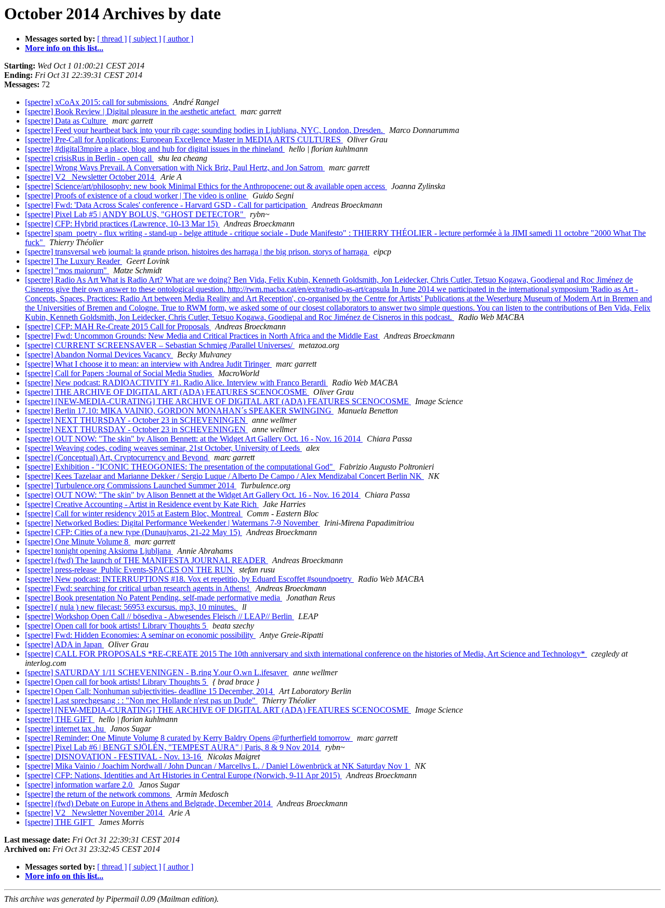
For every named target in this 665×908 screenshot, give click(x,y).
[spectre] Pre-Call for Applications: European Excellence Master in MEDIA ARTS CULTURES (184, 139)
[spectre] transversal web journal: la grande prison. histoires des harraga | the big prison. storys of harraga (197, 251)
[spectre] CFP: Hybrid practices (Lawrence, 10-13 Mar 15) (122, 223)
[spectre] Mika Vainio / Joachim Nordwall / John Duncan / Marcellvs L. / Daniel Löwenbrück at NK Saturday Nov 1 (217, 766)
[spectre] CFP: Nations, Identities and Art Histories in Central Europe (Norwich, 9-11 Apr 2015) (183, 775)
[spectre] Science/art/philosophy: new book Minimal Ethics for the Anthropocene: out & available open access (206, 186)
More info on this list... (64, 48)
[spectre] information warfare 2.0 (80, 784)
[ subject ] (145, 38)
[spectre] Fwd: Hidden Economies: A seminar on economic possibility (140, 635)
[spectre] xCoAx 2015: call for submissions (97, 102)
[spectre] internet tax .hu (65, 728)
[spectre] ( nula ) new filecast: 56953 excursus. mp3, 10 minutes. (131, 607)
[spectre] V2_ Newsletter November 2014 (95, 812)
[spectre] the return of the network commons (98, 794)
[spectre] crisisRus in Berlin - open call (89, 158)
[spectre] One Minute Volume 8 (77, 541)
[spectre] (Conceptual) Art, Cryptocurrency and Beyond (117, 457)
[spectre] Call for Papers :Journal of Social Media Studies (119, 373)
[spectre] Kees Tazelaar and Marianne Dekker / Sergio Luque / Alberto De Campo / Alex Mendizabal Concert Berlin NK (224, 476)
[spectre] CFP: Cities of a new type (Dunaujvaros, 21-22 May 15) (133, 532)
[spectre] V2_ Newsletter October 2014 (90, 176)
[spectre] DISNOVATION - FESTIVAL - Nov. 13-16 (114, 756)
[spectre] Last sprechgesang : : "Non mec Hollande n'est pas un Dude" (141, 700)
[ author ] (178, 38)
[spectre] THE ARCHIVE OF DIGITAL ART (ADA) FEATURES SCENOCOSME (167, 392)
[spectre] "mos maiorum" (67, 270)
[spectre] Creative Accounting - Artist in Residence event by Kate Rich (142, 504)
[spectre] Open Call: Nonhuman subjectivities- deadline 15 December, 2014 (150, 691)
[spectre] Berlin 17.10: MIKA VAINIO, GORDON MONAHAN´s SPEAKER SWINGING (179, 410)
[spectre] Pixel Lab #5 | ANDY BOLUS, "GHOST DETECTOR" (135, 214)
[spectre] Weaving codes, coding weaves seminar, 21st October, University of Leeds (163, 448)
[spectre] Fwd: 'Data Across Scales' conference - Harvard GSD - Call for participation (166, 205)
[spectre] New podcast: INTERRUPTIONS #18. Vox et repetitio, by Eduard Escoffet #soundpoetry (189, 579)
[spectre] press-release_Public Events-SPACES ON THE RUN (130, 569)
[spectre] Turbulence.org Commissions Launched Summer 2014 (130, 485)
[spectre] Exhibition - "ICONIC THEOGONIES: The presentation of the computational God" (180, 466)
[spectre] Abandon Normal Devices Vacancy (99, 354)
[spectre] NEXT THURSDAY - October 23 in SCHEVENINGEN (136, 420)
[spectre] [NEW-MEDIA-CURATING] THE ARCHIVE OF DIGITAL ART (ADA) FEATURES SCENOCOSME (218, 401)
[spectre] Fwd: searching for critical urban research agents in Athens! (138, 588)
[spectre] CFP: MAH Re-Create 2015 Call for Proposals (118, 326)
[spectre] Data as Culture (66, 120)
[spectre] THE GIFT (60, 719)
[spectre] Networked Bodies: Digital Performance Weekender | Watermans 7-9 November (172, 522)
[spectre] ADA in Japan (64, 644)
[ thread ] (112, 38)
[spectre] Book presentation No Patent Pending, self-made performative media (153, 597)
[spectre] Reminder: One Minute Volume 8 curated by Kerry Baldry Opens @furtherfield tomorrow (189, 737)
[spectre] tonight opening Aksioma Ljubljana (99, 550)
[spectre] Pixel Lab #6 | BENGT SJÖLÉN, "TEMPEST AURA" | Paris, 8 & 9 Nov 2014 (173, 747)
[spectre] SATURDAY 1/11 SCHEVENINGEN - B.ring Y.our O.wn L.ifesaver (157, 672)
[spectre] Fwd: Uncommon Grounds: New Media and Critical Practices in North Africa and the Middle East (202, 335)
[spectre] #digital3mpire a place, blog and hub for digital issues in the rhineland (155, 148)
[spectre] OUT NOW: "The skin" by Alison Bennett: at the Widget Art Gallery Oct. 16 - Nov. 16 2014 (194, 438)
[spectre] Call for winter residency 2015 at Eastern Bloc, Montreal (134, 513)
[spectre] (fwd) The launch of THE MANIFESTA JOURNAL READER (146, 560)
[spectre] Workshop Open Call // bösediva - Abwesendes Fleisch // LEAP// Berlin (159, 616)
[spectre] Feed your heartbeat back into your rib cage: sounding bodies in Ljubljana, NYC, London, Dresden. (205, 130)
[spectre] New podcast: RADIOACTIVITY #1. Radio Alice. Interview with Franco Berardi (176, 382)
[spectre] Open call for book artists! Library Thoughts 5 (116, 625)
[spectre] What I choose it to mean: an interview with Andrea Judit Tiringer (148, 363)
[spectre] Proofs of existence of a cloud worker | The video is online (136, 195)
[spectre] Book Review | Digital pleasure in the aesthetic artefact (130, 111)
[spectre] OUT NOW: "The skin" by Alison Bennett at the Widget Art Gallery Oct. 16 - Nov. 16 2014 (193, 494)
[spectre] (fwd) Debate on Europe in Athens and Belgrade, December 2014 (149, 803)
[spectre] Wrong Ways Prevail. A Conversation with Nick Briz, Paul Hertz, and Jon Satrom (175, 167)
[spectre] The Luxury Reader (73, 261)
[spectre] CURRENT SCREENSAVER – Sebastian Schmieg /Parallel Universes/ (160, 345)
